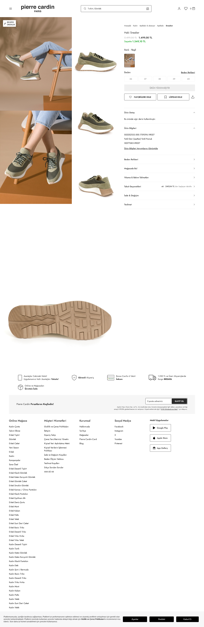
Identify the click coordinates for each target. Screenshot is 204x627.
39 (174, 78)
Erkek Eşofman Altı (17, 498)
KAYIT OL (179, 401)
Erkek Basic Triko (16, 527)
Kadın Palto (14, 594)
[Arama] (85, 9)
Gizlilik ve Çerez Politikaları (56, 426)
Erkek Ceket (14, 443)
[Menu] (10, 9)
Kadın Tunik (14, 548)
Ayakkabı (160, 25)
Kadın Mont (14, 586)
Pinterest (118, 443)
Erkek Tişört (14, 434)
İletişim (47, 430)
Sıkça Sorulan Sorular (53, 467)
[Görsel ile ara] (147, 8)
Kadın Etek (13, 565)
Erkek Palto (14, 514)
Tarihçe (82, 430)
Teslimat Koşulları (51, 463)
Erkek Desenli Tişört (18, 468)
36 (130, 78)
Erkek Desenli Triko (17, 531)
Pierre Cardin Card (88, 439)
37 (145, 78)
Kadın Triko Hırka (16, 582)
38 (159, 78)
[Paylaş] (192, 97)
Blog (81, 443)
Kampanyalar (14, 460)
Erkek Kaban (14, 510)
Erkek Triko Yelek (16, 540)
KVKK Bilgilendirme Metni (169, 409)
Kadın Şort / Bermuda (19, 569)
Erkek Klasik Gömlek (18, 472)
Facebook (119, 426)
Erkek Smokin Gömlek (19, 485)
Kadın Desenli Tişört (18, 544)
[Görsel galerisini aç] (36, 64)
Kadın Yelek (14, 599)
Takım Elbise (14, 430)
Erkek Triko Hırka (16, 535)
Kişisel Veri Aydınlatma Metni (57, 443)
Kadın (135, 25)
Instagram (119, 430)
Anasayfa (127, 25)
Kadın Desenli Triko (17, 578)
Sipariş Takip (50, 434)
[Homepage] (37, 8)
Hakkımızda (84, 426)
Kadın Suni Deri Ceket (19, 603)
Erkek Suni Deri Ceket (18, 523)
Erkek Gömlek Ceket (18, 481)
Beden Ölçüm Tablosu (54, 459)
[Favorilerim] (186, 8)
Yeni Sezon (14, 447)
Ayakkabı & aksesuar (147, 25)
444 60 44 (49, 471)
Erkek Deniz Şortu (17, 502)
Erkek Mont (14, 506)
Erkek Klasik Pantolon (18, 493)
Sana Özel (13, 464)
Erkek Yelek (14, 519)
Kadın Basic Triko (16, 573)
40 (188, 78)
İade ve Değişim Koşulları (55, 454)
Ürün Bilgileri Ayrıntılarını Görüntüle (141, 148)
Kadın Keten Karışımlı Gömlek (22, 556)
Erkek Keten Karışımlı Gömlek (22, 477)
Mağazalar (84, 434)
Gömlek (12, 439)
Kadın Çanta (14, 426)
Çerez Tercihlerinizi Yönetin (56, 439)
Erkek (11, 451)
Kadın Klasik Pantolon (18, 561)
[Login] (179, 8)
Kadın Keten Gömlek (18, 552)
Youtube (118, 439)
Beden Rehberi (188, 72)
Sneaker (169, 25)
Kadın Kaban (14, 590)
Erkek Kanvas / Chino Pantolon (23, 489)
